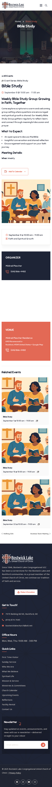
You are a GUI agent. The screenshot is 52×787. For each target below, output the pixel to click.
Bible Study (7, 417)
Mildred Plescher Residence (19, 338)
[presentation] (25, 394)
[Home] (13, 5)
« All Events (7, 76)
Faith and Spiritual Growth (21, 238)
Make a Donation (27, 592)
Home (18, 21)
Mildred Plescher (14, 266)
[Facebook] (17, 782)
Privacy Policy (15, 773)
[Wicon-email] (34, 782)
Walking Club (8, 534)
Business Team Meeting (40, 534)
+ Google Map (37, 345)
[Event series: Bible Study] (37, 421)
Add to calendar (15, 171)
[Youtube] (29, 782)
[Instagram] (23, 782)
